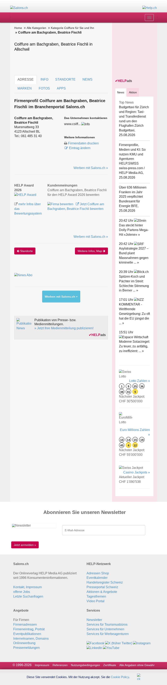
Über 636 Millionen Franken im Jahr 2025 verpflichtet (132, 192)
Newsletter (94, 620)
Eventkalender (97, 577)
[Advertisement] (141, 51)
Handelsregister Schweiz (105, 582)
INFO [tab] (44, 79)
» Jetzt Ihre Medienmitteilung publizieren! (63, 328)
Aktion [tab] (133, 92)
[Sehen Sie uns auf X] (118, 643)
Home (18, 27)
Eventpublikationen (27, 634)
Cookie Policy (120, 676)
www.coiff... (72, 124)
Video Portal (95, 601)
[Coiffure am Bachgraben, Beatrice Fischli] (25, 194)
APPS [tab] (61, 88)
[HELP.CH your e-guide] (149, 8)
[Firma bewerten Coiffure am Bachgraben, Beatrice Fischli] (60, 204)
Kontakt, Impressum (27, 587)
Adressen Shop (98, 573)
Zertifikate (109, 665)
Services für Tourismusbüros (107, 624)
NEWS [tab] (87, 79)
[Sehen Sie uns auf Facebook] (95, 643)
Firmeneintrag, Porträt (29, 629)
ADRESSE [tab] (26, 79)
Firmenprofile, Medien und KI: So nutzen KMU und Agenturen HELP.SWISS (132, 154)
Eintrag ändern (79, 148)
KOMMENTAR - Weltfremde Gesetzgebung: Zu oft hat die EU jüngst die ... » (134, 314)
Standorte (26, 251)
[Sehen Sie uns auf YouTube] (111, 648)
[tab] (120, 92)
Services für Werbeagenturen (108, 634)
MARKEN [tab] (25, 88)
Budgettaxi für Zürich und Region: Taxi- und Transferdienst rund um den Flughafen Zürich (134, 116)
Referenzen (60, 665)
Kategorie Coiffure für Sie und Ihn (72, 27)
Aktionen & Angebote (102, 591)
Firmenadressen (25, 624)
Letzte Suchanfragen (28, 596)
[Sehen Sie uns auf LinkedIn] (94, 648)
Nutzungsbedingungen (85, 665)
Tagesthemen (96, 596)
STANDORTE (65, 79)
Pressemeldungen (26, 647)
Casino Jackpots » (136, 472)
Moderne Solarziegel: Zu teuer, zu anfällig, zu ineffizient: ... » (134, 346)
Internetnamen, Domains (31, 638)
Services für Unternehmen (105, 629)
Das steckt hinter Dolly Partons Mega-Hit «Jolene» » (133, 230)
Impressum (42, 665)
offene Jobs (21, 591)
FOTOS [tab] (44, 88)
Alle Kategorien (36, 27)
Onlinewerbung (24, 643)
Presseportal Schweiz (102, 587)
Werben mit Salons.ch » (91, 168)
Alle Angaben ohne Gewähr (137, 665)
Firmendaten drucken (83, 143)
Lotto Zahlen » (139, 381)
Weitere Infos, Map (90, 251)
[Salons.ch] (19, 8)
